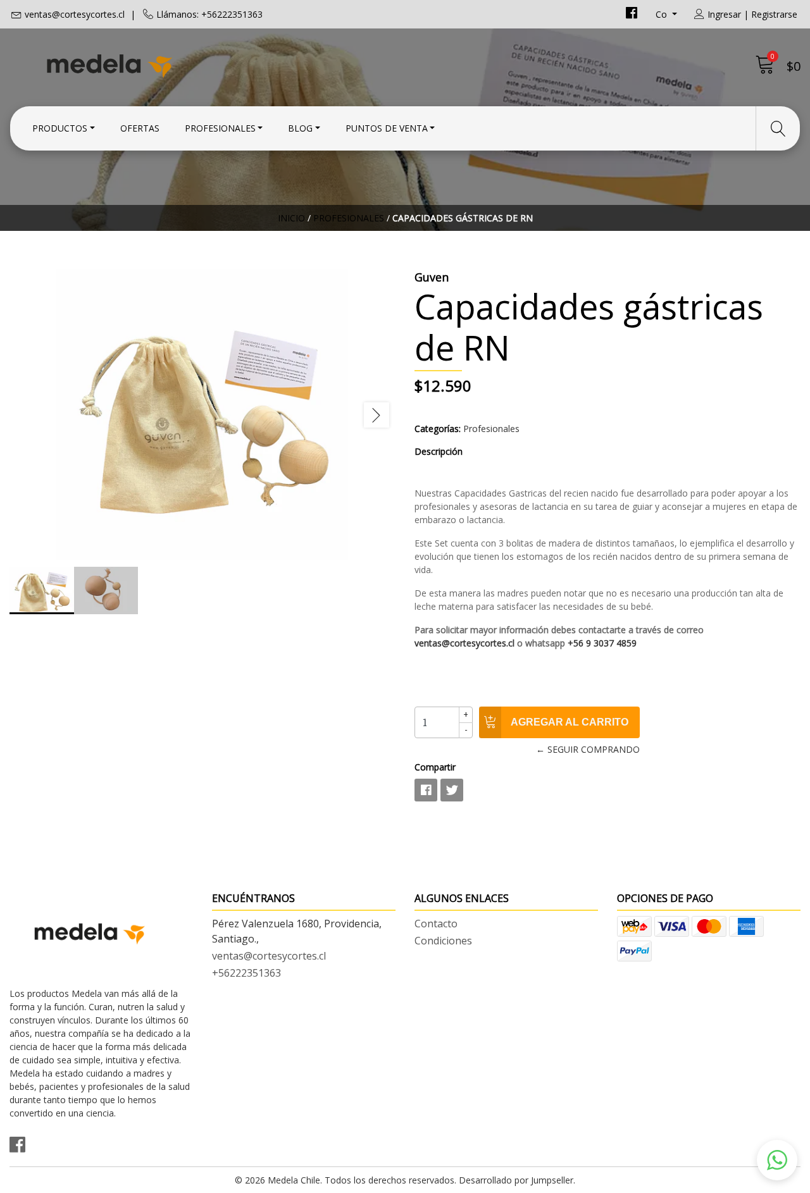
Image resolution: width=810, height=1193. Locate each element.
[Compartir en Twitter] (451, 790)
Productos (59, 128)
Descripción (438, 451)
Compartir (435, 767)
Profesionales (220, 128)
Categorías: (437, 429)
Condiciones (443, 941)
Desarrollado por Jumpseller (516, 1180)
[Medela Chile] (207, 64)
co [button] (663, 14)
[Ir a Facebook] (631, 14)
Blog (300, 128)
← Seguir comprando (588, 749)
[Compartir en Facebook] (425, 790)
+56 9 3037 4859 (602, 643)
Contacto (436, 923)
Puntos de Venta (387, 128)
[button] (777, 1160)
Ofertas (139, 128)
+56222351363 (246, 973)
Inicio (291, 218)
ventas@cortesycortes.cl (75, 14)
